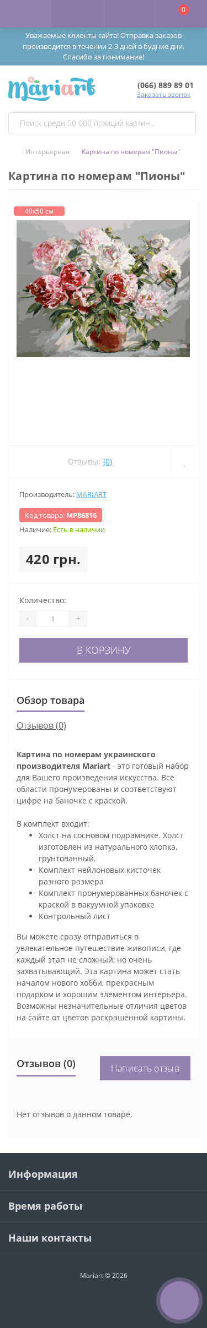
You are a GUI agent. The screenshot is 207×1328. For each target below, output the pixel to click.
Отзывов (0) (41, 725)
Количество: (42, 600)
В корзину (104, 650)
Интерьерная (47, 151)
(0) (107, 461)
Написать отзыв (145, 1068)
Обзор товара (50, 700)
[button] (130, 14)
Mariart (91, 494)
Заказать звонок (163, 94)
